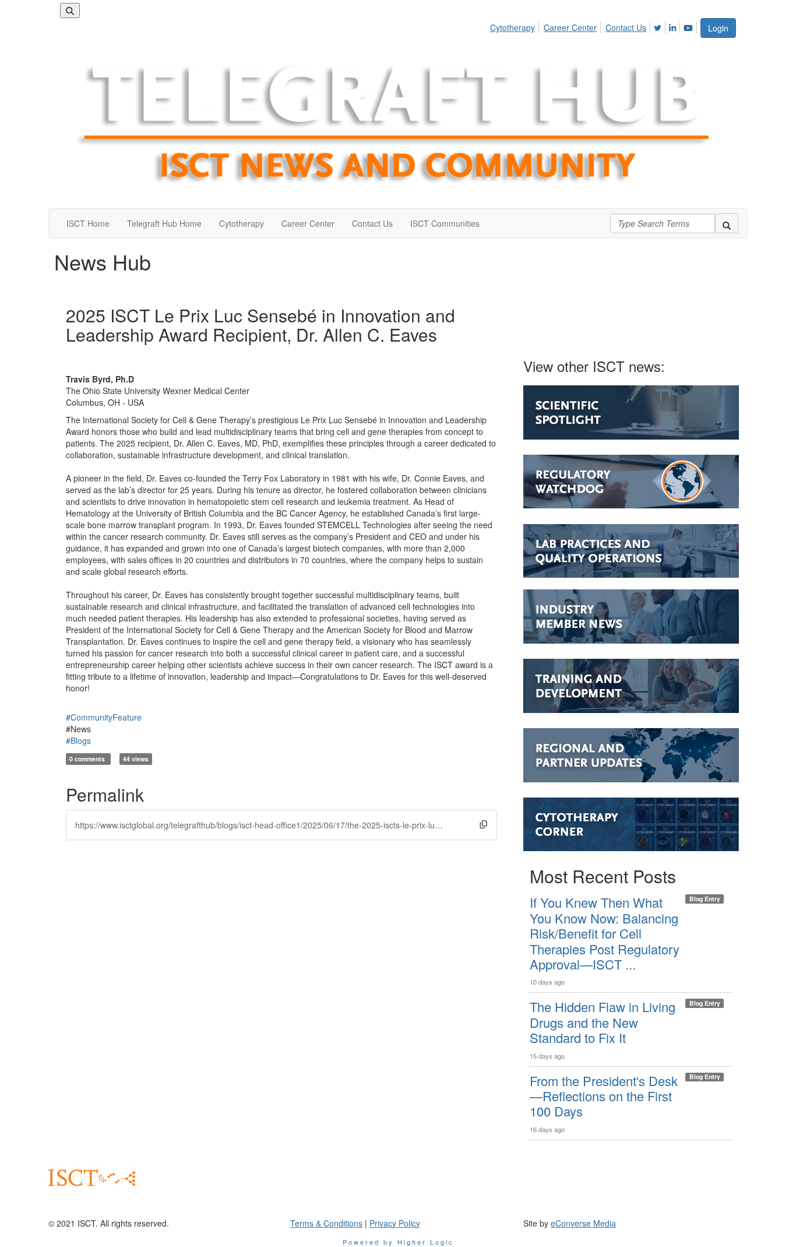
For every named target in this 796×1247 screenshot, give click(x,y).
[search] (726, 223)
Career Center (570, 27)
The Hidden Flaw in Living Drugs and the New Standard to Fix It (602, 1021)
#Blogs (78, 740)
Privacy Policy (394, 1223)
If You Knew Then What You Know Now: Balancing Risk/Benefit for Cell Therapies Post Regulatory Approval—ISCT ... (604, 933)
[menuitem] (516, 25)
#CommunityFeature (104, 717)
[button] (483, 824)
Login (718, 28)
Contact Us (625, 27)
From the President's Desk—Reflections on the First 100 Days (604, 1096)
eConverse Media (583, 1223)
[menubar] (594, 25)
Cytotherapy (512, 27)
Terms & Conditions (326, 1223)
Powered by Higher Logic (398, 1241)
